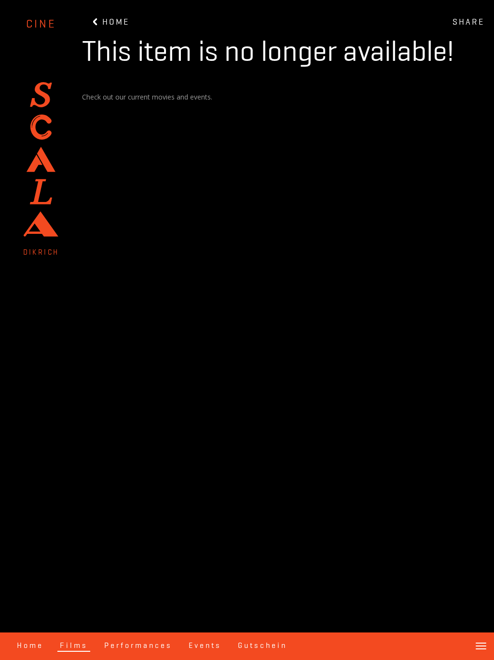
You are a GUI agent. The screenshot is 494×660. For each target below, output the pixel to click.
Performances (138, 646)
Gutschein (262, 646)
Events (205, 646)
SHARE (468, 22)
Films (74, 646)
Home (30, 646)
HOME (114, 22)
